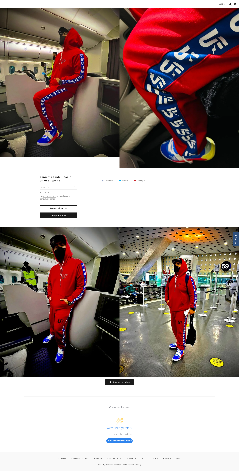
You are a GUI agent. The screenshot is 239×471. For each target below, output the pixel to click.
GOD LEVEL (132, 458)
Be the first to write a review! (119, 440)
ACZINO (62, 458)
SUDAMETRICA (114, 458)
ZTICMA (154, 458)
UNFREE (98, 458)
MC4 (178, 458)
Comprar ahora (58, 215)
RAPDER (167, 458)
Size (43, 187)
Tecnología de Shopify (131, 464)
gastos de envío (49, 196)
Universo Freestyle (113, 464)
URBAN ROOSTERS (80, 458)
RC (143, 458)
